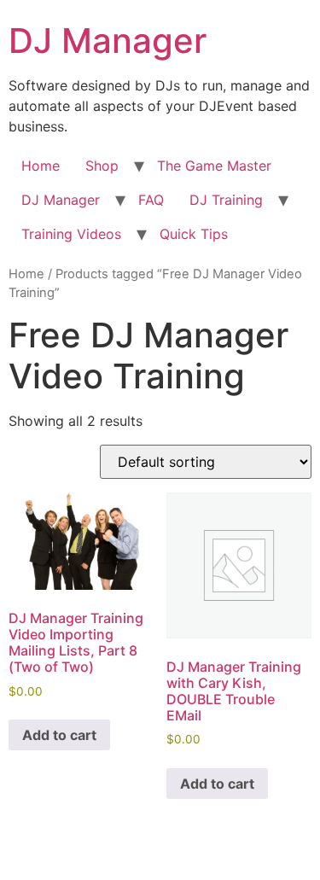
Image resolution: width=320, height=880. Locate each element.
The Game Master (214, 165)
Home (40, 165)
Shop (102, 165)
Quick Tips (194, 233)
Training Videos (71, 233)
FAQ (151, 199)
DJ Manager (108, 40)
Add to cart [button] (59, 734)
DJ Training (226, 199)
